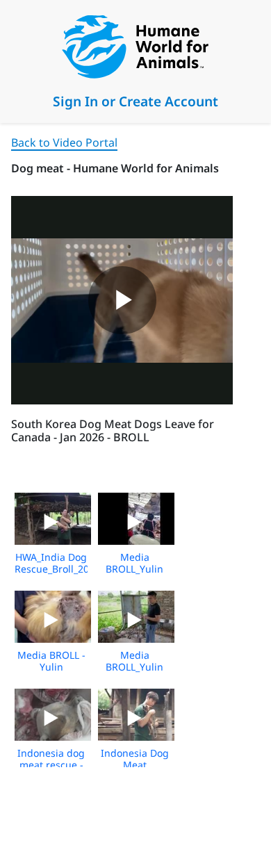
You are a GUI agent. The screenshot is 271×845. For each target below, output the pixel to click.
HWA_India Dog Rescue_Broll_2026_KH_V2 (74, 562)
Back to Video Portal (64, 142)
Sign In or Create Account (135, 101)
